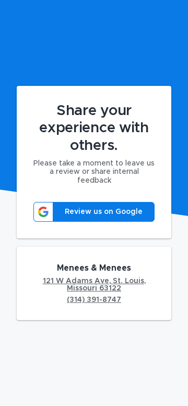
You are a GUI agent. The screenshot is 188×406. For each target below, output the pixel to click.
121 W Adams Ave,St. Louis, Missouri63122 (94, 284)
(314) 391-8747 (94, 299)
